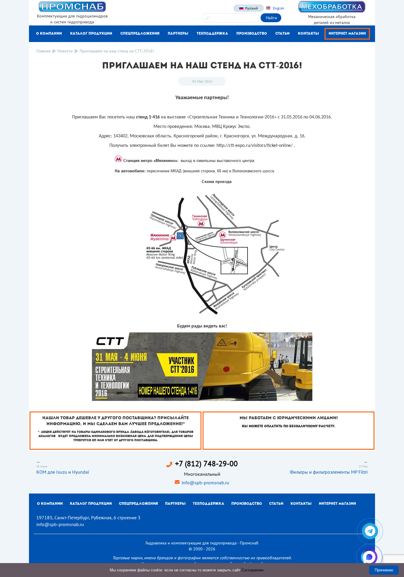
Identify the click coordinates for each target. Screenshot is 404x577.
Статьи (282, 34)
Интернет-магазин (347, 34)
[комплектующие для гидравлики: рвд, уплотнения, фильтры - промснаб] (72, 6)
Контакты (308, 34)
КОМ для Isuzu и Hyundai (62, 472)
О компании (49, 34)
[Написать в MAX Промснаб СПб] (369, 557)
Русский (251, 8)
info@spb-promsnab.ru (205, 483)
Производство (251, 34)
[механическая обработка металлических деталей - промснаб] (332, 6)
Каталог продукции (91, 34)
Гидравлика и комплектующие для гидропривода (191, 543)
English (278, 8)
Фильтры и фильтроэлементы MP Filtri (329, 472)
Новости (65, 51)
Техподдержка (212, 34)
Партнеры (178, 34)
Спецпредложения (139, 34)
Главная (43, 51)
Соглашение (253, 570)
